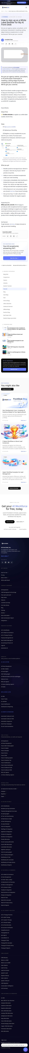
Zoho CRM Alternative (6, 1010)
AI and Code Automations (7, 726)
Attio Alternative (5, 1031)
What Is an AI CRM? (5, 962)
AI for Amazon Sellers (6, 887)
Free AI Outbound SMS (6, 770)
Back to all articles (7, 265)
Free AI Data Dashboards (7, 765)
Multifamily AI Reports (6, 865)
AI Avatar (3, 686)
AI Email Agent (4, 671)
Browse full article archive (19, 265)
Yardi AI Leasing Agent (6, 852)
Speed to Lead (4, 973)
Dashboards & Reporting (7, 706)
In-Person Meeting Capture (7, 684)
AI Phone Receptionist (6, 666)
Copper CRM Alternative (6, 1026)
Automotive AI (4, 648)
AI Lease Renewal (5, 824)
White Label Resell (5, 580)
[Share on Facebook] (12, 44)
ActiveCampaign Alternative (7, 1023)
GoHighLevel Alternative (6, 1015)
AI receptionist (4, 549)
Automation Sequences (6, 721)
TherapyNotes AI (5, 932)
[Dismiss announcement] (28, 3)
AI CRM (3, 696)
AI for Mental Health (6, 922)
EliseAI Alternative (5, 839)
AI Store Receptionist (6, 877)
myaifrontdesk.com (7, 69)
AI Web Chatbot (5, 669)
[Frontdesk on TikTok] (11, 562)
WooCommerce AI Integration (8, 892)
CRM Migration (4, 983)
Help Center (4, 597)
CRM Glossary (4, 957)
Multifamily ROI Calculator (7, 859)
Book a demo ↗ (5, 556)
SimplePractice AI (5, 930)
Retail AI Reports (5, 905)
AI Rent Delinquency (6, 821)
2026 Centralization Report (7, 618)
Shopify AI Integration (6, 890)
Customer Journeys (5, 602)
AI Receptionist (4, 589)
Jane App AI (4, 935)
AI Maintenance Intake (6, 818)
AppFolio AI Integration (6, 831)
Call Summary (4, 988)
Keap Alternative (5, 1018)
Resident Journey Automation (8, 808)
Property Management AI (7, 637)
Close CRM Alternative (6, 1021)
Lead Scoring (4, 967)
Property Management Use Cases (9, 811)
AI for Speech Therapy (6, 920)
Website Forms (4, 679)
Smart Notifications (5, 704)
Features (3, 600)
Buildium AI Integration (6, 836)
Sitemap (3, 610)
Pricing (2, 575)
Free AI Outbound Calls (6, 767)
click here (12, 224)
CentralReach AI (5, 937)
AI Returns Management (7, 884)
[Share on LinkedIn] (9, 44)
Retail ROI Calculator (6, 900)
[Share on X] (6, 44)
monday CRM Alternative (7, 1013)
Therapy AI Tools (5, 940)
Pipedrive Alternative (6, 1008)
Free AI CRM (4, 755)
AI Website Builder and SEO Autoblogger (10, 676)
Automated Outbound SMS (7, 718)
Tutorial (5, 16)
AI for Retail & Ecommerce (7, 632)
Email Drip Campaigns (6, 723)
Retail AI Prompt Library (6, 902)
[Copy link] (15, 44)
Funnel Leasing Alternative (7, 842)
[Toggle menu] (26, 7)
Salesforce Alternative (6, 1005)
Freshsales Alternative (6, 1028)
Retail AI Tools (4, 897)
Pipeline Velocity (5, 975)
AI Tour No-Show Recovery (7, 816)
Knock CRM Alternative (6, 844)
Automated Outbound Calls (7, 716)
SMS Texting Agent (5, 674)
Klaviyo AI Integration (6, 895)
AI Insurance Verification (7, 927)
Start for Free (13, 258)
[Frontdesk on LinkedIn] (5, 562)
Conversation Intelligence (7, 985)
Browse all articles (6, 389)
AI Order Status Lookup (6, 879)
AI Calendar (4, 701)
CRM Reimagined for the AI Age (8, 592)
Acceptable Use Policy (5, 1047)
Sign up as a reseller (10, 127)
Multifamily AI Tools (5, 857)
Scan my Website (21, 2)
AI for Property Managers (7, 854)
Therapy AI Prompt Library (7, 945)
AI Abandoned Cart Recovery (8, 882)
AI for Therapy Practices (6, 635)
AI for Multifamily (5, 630)
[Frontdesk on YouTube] (8, 562)
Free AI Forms (4, 753)
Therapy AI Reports (5, 948)
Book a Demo (20, 521)
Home (2, 11)
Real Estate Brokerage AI (7, 640)
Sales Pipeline (4, 965)
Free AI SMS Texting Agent (7, 745)
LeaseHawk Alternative (6, 847)
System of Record (5, 980)
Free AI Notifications (6, 762)
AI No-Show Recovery (6, 925)
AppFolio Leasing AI (5, 849)
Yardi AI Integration (5, 826)
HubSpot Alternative (6, 1003)
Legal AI (3, 645)
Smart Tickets (4, 699)
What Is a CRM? (4, 960)
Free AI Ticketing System (7, 757)
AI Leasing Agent (5, 813)
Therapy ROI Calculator (6, 943)
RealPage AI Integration (6, 829)
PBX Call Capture (5, 681)
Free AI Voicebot (5, 750)
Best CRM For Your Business (7, 1000)
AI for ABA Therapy (5, 917)
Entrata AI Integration (6, 834)
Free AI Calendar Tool (6, 760)
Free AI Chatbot (4, 748)
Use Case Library (5, 605)
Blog (6, 11)
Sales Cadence (4, 978)
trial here (12, 191)
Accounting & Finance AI (7, 643)
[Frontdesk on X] (2, 562)
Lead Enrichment (5, 970)
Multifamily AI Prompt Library (8, 862)
